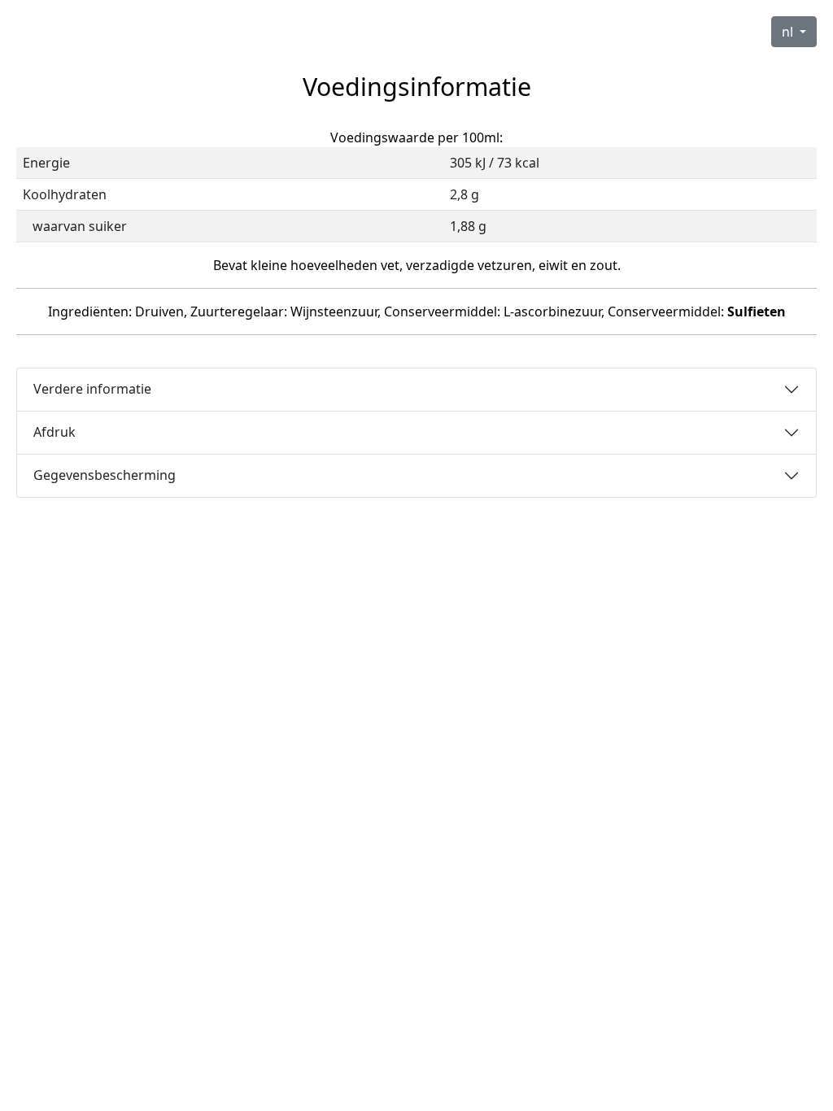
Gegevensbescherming (104, 475)
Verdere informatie (92, 389)
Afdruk (54, 432)
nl (789, 32)
